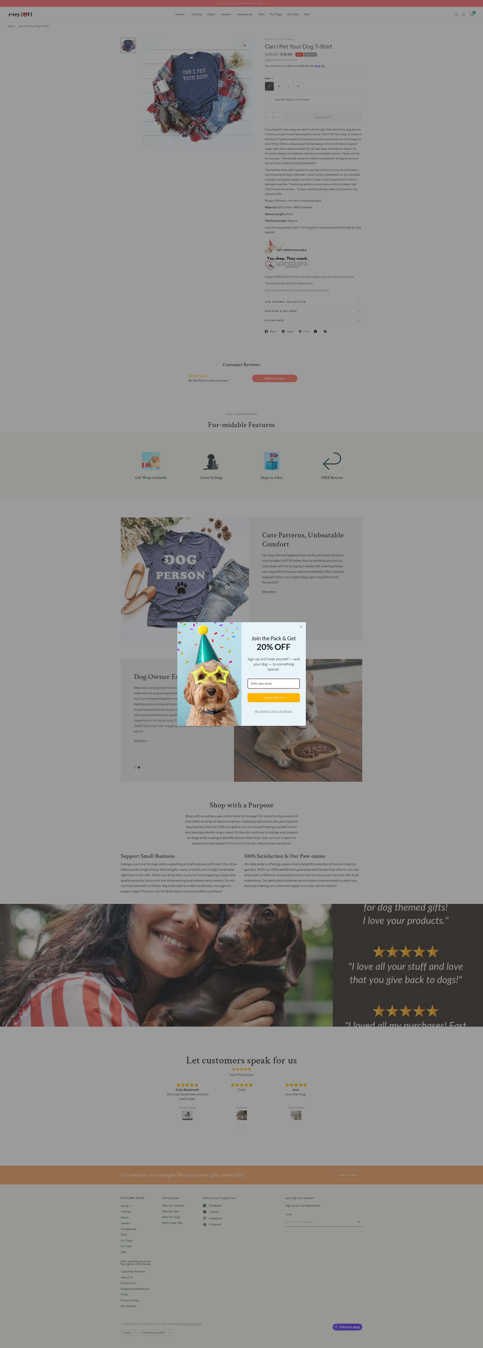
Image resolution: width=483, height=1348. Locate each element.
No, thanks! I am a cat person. (273, 711)
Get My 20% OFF (273, 697)
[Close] (301, 626)
